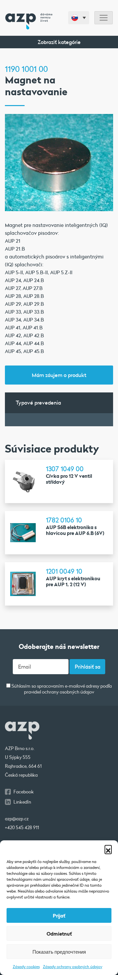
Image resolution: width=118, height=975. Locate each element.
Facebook (23, 792)
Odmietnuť (59, 933)
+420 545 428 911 (22, 828)
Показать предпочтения (59, 951)
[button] (108, 848)
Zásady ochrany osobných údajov (72, 966)
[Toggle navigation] (103, 18)
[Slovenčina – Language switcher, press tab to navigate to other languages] (78, 17)
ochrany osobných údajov (68, 692)
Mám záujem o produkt (59, 374)
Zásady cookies (26, 966)
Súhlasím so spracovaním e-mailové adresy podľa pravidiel (61, 689)
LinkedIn (22, 802)
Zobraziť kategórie (59, 41)
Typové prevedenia (38, 402)
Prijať (59, 915)
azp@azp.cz (17, 819)
